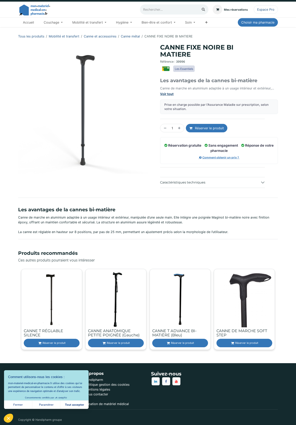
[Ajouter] (180, 128)
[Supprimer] (164, 128)
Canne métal (130, 36)
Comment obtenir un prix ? (221, 157)
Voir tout (167, 94)
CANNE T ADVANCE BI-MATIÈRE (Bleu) (174, 333)
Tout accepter (74, 404)
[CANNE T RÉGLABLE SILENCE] (52, 299)
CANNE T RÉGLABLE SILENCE (43, 333)
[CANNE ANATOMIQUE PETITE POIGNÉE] (116, 299)
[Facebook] (166, 381)
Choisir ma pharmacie (257, 22)
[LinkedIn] (156, 381)
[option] (148, 309)
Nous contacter (96, 394)
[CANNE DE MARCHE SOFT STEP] (244, 299)
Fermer (18, 404)
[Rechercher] (203, 9)
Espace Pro (265, 9)
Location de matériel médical (107, 404)
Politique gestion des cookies (107, 384)
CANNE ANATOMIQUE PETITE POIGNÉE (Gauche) (114, 333)
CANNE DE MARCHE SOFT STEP (241, 333)
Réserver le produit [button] (209, 128)
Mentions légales (97, 389)
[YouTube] (176, 381)
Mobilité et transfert (64, 36)
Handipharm (94, 380)
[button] (8, 418)
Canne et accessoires (100, 36)
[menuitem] (28, 22)
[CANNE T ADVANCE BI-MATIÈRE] (180, 299)
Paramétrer (46, 404)
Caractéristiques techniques (182, 182)
